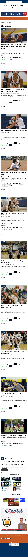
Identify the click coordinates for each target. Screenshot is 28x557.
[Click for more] (21, 53)
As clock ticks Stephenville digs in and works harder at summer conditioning (13, 436)
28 (11, 458)
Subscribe (5, 469)
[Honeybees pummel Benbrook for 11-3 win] (14, 163)
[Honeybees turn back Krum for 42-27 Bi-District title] (14, 204)
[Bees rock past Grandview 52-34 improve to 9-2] (14, 294)
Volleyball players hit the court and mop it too (12, 394)
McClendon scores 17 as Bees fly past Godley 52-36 (13, 261)
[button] (26, 18)
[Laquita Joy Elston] (11, 504)
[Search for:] (14, 1)
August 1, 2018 (5, 396)
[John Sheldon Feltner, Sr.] (11, 500)
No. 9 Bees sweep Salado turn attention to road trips (14, 131)
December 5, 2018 (6, 308)
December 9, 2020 (6, 93)
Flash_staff (13, 50)
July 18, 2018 (5, 438)
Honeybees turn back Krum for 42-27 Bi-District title (13, 214)
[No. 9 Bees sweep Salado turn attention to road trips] (14, 121)
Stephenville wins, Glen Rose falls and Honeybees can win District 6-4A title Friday (13, 46)
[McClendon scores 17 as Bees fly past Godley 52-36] (14, 250)
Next (25, 520)
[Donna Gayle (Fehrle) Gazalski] (16, 504)
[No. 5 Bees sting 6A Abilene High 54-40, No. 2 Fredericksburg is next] (14, 79)
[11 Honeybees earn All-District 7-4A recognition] (14, 340)
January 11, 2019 (5, 264)
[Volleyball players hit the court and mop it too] (14, 384)
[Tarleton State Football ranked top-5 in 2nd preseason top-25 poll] (16, 500)
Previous (3, 520)
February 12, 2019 (6, 216)
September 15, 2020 (6, 133)
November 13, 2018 (6, 354)
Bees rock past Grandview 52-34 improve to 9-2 (11, 306)
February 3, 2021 (5, 50)
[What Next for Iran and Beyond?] (22, 500)
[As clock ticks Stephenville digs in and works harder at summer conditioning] (14, 426)
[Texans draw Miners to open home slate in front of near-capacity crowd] (5, 500)
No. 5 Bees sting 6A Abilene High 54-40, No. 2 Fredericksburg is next (13, 90)
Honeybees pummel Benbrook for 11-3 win (13, 173)
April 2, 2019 (5, 176)
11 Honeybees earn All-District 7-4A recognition (12, 352)
